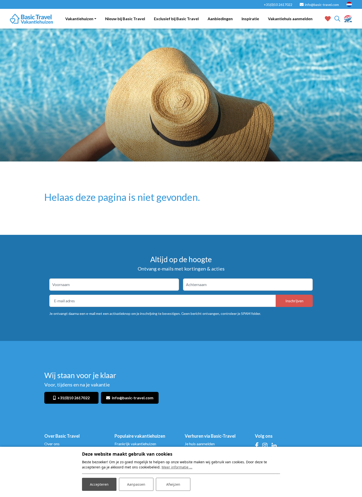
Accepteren (99, 484)
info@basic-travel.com (132, 397)
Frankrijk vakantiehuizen (135, 443)
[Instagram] (264, 445)
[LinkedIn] (274, 445)
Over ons (52, 443)
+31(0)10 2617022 (73, 397)
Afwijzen (173, 484)
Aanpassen (136, 484)
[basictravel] (31, 19)
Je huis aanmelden (200, 443)
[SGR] (348, 18)
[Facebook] (257, 445)
